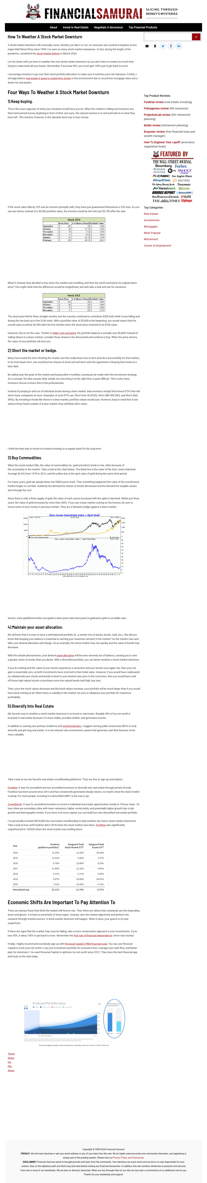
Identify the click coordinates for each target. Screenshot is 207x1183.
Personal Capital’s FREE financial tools (86, 943)
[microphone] (155, 46)
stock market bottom (48, 53)
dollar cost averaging (64, 333)
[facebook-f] (171, 46)
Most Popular (152, 233)
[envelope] (147, 46)
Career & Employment (157, 245)
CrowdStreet (15, 804)
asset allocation (65, 655)
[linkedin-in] (179, 46)
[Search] (196, 36)
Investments (152, 220)
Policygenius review (156, 108)
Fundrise (12, 787)
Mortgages (150, 226)
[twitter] (163, 46)
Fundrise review (154, 102)
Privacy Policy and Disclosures (128, 1157)
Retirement (151, 239)
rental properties (72, 726)
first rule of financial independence (93, 935)
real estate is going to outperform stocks (48, 78)
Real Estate (151, 214)
